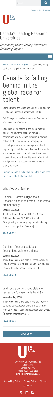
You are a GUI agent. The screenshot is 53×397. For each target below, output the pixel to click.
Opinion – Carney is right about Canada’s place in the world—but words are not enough (26, 201)
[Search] (45, 3)
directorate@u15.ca (31, 373)
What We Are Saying (20, 64)
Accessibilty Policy (12, 381)
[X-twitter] (21, 392)
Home (5, 64)
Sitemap (43, 381)
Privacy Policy (30, 381)
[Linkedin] (26, 392)
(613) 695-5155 (31, 370)
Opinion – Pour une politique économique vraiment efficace (20, 249)
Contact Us (36, 10)
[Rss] (32, 392)
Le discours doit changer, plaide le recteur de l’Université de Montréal (23, 290)
